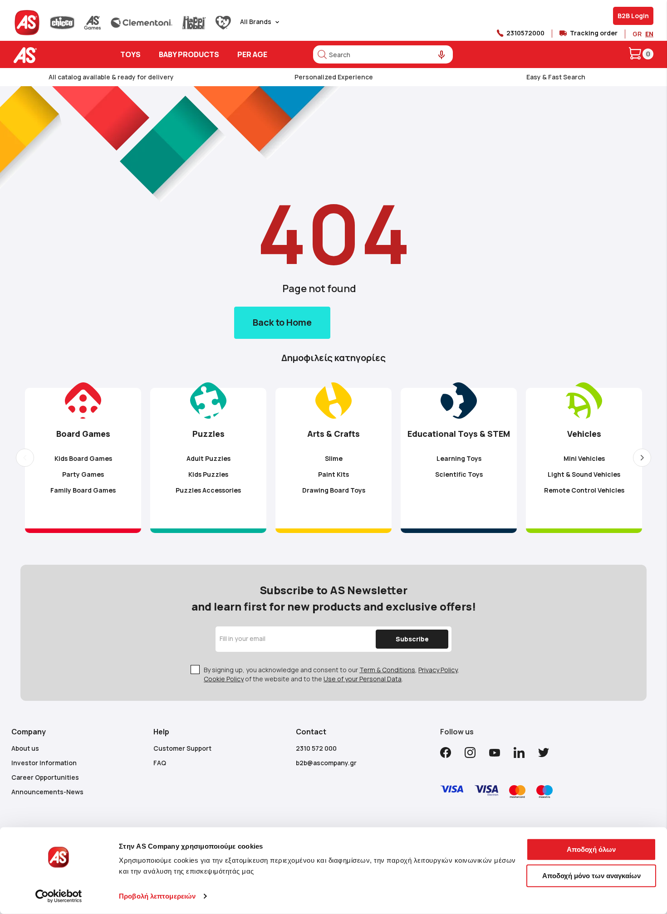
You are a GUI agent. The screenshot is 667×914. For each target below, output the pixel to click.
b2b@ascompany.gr (326, 762)
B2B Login (633, 15)
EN (649, 33)
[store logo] (53, 55)
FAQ (159, 762)
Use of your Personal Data (363, 679)
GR (637, 33)
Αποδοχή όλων (591, 849)
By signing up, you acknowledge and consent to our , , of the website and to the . (331, 674)
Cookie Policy (224, 679)
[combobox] (383, 54)
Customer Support (182, 748)
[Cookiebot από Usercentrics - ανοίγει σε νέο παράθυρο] (58, 896)
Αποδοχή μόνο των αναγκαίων (591, 875)
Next (642, 458)
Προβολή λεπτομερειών (157, 896)
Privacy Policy (437, 669)
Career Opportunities (45, 777)
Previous (25, 458)
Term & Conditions (387, 669)
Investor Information (44, 762)
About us (25, 748)
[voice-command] (441, 55)
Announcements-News (47, 791)
